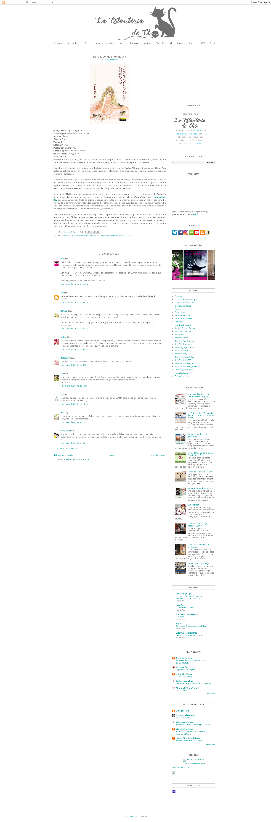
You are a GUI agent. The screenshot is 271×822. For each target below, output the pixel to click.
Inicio (112, 455)
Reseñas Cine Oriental (184, 341)
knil (62, 394)
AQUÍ (195, 214)
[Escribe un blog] (89, 232)
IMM (85, 43)
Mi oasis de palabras (185, 729)
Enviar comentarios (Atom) (77, 459)
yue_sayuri (65, 430)
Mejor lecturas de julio (185, 669)
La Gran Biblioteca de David (188, 738)
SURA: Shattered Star (185, 607)
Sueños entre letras (184, 681)
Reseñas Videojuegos (184, 363)
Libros (58, 43)
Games (180, 43)
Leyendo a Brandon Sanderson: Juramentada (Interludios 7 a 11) (189, 597)
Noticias (178, 321)
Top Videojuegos (182, 376)
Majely (63, 337)
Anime (147, 43)
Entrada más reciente (63, 455)
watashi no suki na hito (122, 235)
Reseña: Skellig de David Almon (189, 740)
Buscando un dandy (184, 658)
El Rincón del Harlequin (186, 715)
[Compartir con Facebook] (95, 232)
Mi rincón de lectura (184, 722)
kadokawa (95, 235)
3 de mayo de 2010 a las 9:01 (73, 443)
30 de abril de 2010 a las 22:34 (74, 302)
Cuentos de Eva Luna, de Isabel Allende (192, 626)
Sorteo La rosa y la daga (198, 563)
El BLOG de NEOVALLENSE (187, 614)
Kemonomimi (193, 504)
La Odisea (180, 617)
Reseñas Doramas (183, 344)
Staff (213, 43)
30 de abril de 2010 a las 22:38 (74, 328)
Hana (63, 412)
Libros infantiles (103, 43)
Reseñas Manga (182, 353)
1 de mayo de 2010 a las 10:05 (74, 386)
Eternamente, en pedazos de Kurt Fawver (193, 683)
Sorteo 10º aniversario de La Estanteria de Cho (200, 454)
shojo (102, 235)
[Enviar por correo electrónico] (86, 232)
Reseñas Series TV (183, 360)
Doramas (134, 43)
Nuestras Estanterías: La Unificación (198, 545)
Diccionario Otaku (183, 306)
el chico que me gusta (84, 235)
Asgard (179, 623)
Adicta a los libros (184, 674)
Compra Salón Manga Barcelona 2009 (197, 524)
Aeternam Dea (182, 667)
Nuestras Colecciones (184, 325)
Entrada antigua (158, 455)
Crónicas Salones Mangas (186, 299)
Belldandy (65, 358)
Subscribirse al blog (181, 767)
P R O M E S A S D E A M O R (187, 688)
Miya (63, 258)
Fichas (177, 309)
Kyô (62, 373)
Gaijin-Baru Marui (183, 718)
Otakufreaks (181, 605)
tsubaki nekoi (109, 235)
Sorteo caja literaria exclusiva (200, 471)
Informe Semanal (182, 315)
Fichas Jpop (180, 312)
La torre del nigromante (186, 633)
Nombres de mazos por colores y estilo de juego (198, 395)
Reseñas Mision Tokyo (184, 357)
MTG (203, 43)
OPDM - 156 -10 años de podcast (190, 635)
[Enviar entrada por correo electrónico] (81, 232)
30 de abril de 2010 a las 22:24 (74, 284)
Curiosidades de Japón (185, 302)
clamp (74, 235)
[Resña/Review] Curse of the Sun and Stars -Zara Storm (191, 732)
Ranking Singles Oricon (185, 328)
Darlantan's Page (183, 593)
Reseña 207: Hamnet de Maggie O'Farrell (193, 724)
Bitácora (178, 296)
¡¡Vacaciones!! (181, 690)
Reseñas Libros (181, 350)
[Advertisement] (192, 75)
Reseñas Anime (181, 337)
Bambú (64, 311)
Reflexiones (180, 334)
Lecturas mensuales (183, 318)
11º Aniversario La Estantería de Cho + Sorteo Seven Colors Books (201, 415)
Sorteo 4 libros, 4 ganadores (200, 488)
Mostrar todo (210, 641)
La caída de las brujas (184, 676)
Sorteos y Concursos (184, 369)
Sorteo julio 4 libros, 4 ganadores (197, 435)
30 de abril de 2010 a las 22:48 (74, 349)
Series (192, 43)
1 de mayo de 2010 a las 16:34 (74, 422)
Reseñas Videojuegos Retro (187, 366)
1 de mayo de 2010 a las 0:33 (73, 365)
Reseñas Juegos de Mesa (186, 347)
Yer (62, 292)
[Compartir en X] (92, 232)
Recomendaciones (183, 331)
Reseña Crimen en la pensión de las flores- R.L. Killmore (191, 661)
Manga (122, 43)
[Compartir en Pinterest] (98, 232)
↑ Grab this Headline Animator (193, 764)
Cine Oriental (164, 43)
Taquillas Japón (181, 373)
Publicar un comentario (67, 448)
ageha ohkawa (66, 235)
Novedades (72, 43)
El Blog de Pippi (182, 710)
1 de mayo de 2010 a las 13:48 (74, 404)
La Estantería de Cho (132, 816)
